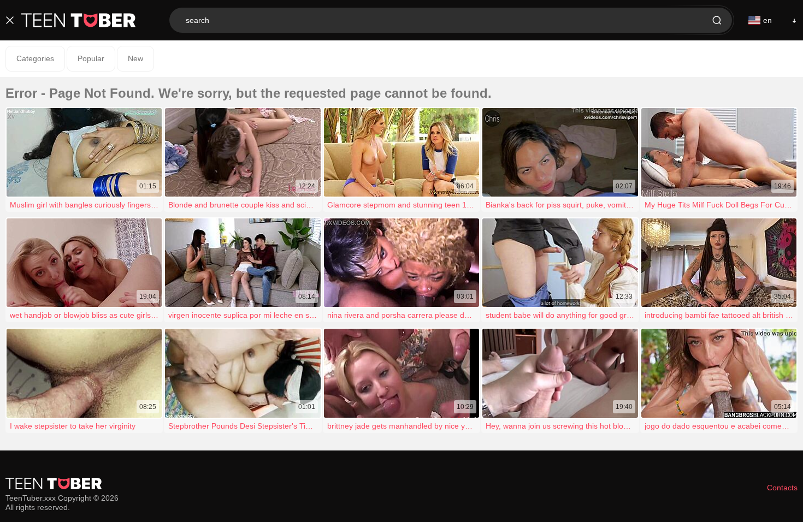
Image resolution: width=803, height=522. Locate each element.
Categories (35, 58)
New (135, 58)
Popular (91, 58)
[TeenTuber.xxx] (78, 20)
